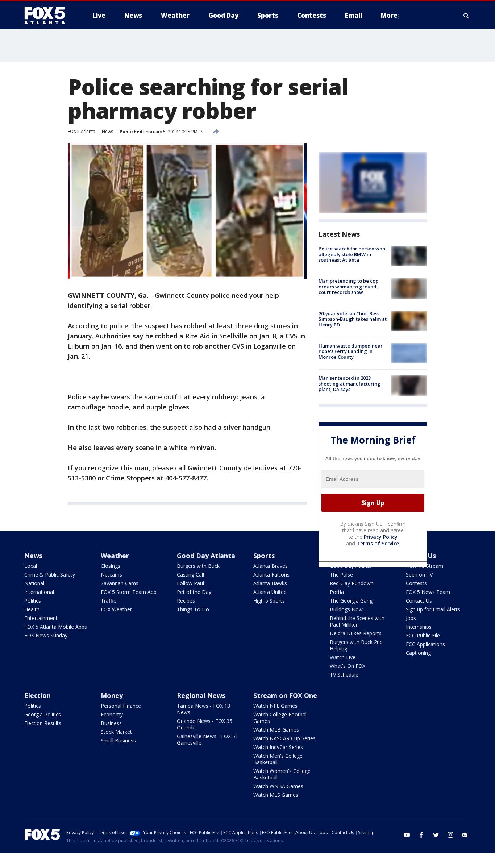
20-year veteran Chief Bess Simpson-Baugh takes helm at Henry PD (353, 319)
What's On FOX (347, 665)
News (107, 131)
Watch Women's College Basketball (282, 774)
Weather (115, 555)
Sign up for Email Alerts (433, 609)
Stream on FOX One (285, 695)
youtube (407, 835)
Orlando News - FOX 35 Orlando (204, 724)
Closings (110, 565)
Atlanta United (270, 591)
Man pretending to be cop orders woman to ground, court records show (348, 286)
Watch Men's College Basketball (278, 759)
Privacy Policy (381, 536)
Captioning (418, 652)
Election (37, 695)
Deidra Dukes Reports (356, 633)
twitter (436, 835)
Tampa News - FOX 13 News (203, 709)
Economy (112, 714)
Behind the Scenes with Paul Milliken (357, 621)
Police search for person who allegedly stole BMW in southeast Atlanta (352, 254)
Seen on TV (419, 574)
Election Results (42, 723)
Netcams (111, 574)
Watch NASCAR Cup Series (284, 738)
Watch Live (342, 657)
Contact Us (419, 600)
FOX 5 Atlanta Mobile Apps (55, 626)
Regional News (201, 695)
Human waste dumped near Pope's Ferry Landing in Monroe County (351, 351)
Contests (416, 583)
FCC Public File (423, 635)
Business (111, 723)
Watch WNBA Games (278, 786)
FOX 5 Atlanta (81, 131)
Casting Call (190, 574)
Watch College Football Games (280, 717)
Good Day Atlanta (206, 555)
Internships (419, 626)
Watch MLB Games (276, 729)
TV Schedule (344, 674)
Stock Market (116, 731)
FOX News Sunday (45, 635)
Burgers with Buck (198, 565)
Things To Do (193, 609)
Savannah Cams (119, 583)
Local (30, 565)
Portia (337, 591)
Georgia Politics (42, 714)
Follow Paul (190, 583)
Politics (32, 600)
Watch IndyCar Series (278, 747)
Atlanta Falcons (271, 574)
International (39, 591)
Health (31, 609)
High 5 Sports (269, 600)
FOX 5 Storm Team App (129, 591)
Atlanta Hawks (270, 583)
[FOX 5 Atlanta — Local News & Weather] (48, 15)
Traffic (108, 600)
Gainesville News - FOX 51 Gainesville (207, 739)
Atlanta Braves (270, 565)
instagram (450, 835)
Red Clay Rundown (352, 583)
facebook (421, 835)
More (389, 15)
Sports (264, 555)
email (465, 835)
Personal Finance (121, 705)
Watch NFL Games (275, 705)
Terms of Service (378, 543)
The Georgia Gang (351, 600)
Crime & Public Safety (49, 574)
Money (112, 695)
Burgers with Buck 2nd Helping (356, 645)
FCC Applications (425, 644)
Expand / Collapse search (466, 15)
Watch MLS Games (275, 794)
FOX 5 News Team (428, 591)
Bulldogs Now (346, 609)
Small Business (118, 740)
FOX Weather (116, 609)
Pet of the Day (194, 591)
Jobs (411, 618)
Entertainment (41, 618)
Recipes (186, 600)
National (34, 583)
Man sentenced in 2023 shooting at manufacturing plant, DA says (349, 383)
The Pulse (341, 574)
